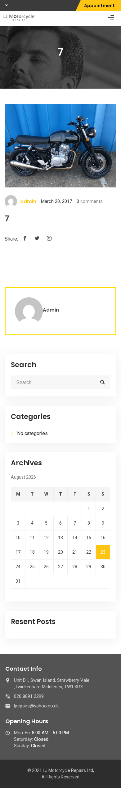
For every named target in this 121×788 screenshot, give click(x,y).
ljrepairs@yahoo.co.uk (36, 706)
